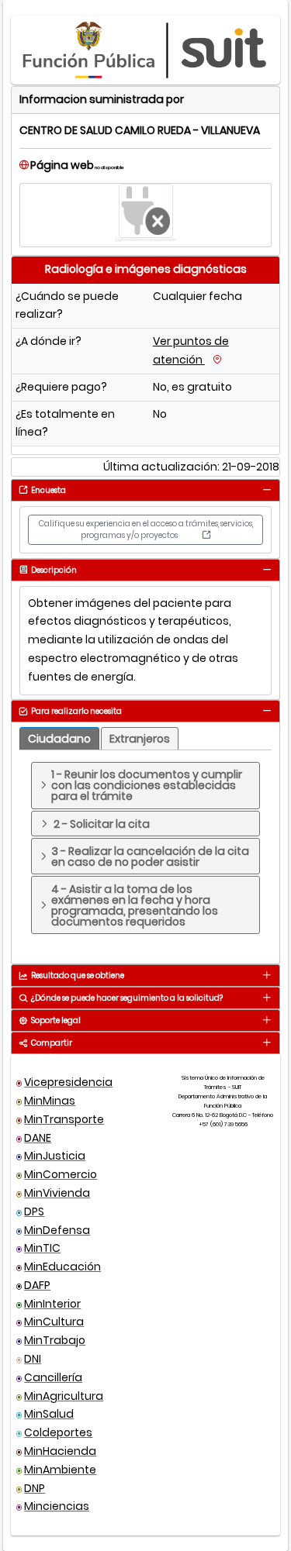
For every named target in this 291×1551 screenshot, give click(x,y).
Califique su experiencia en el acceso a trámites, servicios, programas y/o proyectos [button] (146, 529)
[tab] (267, 489)
